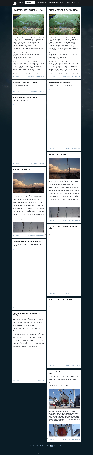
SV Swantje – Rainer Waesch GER (60, 300)
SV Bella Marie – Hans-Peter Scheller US (27, 241)
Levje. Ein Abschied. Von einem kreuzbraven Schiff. (64, 372)
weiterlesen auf (41, 380)
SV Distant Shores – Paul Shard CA (25, 83)
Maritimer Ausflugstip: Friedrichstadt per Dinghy (27, 314)
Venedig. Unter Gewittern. (57, 154)
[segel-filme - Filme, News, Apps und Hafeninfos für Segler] (14, 4)
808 (54, 445)
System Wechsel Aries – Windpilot (25, 97)
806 (48, 445)
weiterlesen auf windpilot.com (38, 91)
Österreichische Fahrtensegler (59, 83)
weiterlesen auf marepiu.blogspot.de (36, 76)
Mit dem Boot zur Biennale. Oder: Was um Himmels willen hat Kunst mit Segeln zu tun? (28, 10)
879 (60, 445)
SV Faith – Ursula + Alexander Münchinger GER (63, 227)
